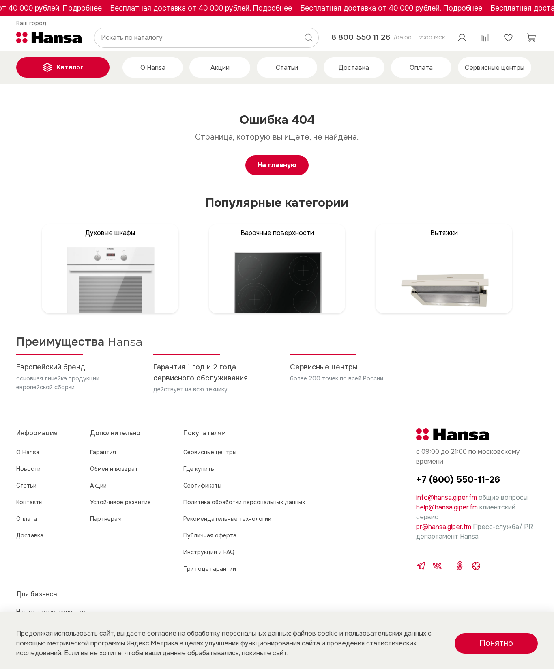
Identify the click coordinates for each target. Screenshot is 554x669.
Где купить (198, 469)
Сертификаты (202, 485)
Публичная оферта (209, 535)
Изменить (32, 23)
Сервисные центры (494, 67)
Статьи (287, 67)
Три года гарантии (209, 568)
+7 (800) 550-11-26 (458, 480)
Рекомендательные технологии (227, 518)
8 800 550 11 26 (360, 37)
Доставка (354, 67)
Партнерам (106, 518)
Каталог (70, 67)
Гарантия (103, 452)
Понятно (496, 643)
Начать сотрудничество (51, 611)
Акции (220, 67)
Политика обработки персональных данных (244, 502)
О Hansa (152, 67)
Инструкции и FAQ (208, 552)
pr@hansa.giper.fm (443, 526)
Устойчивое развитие (120, 502)
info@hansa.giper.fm (446, 497)
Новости (28, 469)
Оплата (421, 67)
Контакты (29, 502)
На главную (277, 165)
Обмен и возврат (114, 469)
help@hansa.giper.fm (447, 507)
